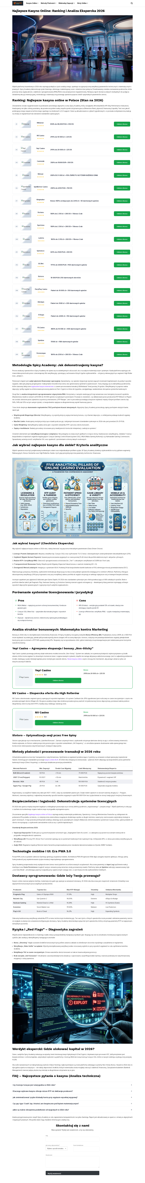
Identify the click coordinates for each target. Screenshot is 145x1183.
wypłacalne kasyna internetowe (42, 386)
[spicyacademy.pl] (17, 3)
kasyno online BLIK (51, 760)
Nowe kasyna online (74, 659)
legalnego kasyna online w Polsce (40, 814)
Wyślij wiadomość (54, 1174)
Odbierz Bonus (122, 124)
